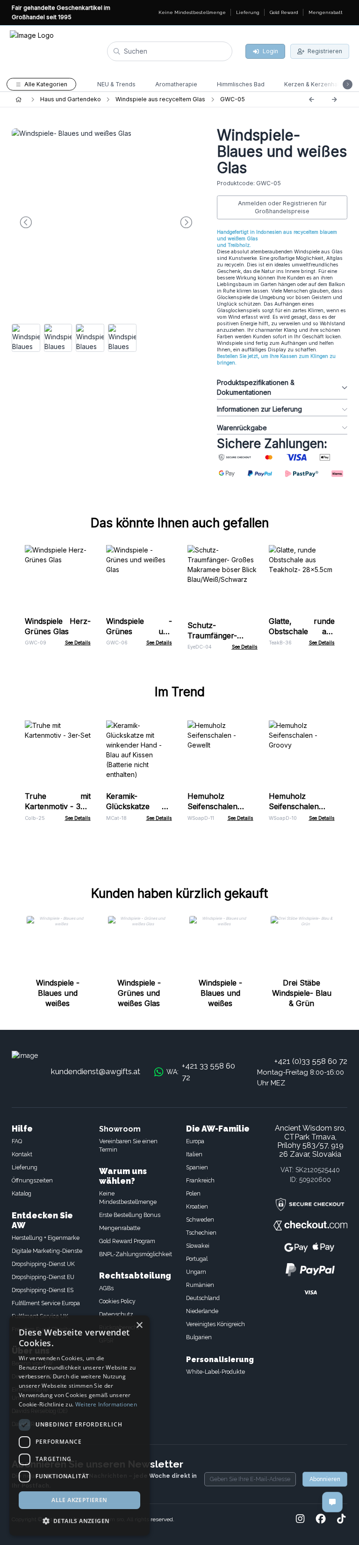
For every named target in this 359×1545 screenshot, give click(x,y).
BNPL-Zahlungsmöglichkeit (135, 1254)
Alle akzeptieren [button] (79, 1500)
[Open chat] (332, 1502)
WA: (200, 1072)
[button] (79, 1520)
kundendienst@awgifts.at (95, 1071)
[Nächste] (334, 99)
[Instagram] (300, 1519)
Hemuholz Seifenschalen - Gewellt (220, 806)
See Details (78, 643)
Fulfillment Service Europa (46, 1303)
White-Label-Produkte (215, 1371)
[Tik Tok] (341, 1519)
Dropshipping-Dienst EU (43, 1276)
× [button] (139, 1325)
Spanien (197, 1167)
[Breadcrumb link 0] (18, 99)
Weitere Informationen (106, 1404)
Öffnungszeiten (32, 1180)
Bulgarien (199, 1337)
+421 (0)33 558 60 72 (310, 1061)
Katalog (21, 1193)
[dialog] (79, 1425)
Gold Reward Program (127, 1240)
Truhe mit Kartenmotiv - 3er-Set (58, 806)
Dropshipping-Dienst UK (43, 1263)
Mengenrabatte (119, 1227)
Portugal (197, 1258)
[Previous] (311, 99)
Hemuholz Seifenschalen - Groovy (302, 806)
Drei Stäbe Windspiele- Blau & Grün (301, 993)
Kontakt (22, 1154)
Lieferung (24, 1167)
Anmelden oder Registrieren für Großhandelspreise (282, 207)
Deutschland (203, 1297)
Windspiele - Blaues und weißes (57, 993)
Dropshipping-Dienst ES (42, 1289)
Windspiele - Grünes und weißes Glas (139, 631)
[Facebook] (321, 1519)
